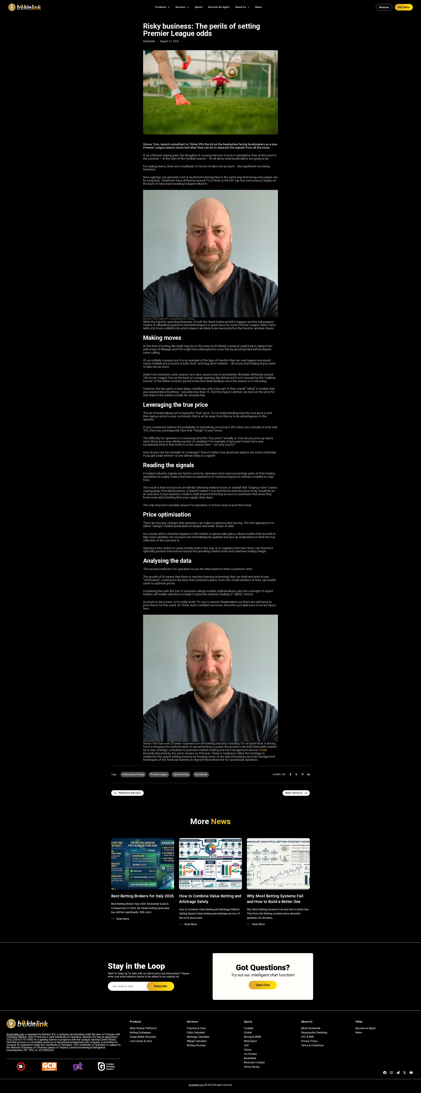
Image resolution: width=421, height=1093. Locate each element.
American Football (254, 1062)
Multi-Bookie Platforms (143, 1028)
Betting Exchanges (140, 1032)
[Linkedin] (308, 774)
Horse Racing (251, 1067)
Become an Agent (365, 1028)
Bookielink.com (196, 1085)
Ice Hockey (250, 1054)
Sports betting (181, 774)
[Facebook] (290, 774)
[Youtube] (411, 1072)
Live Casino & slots (141, 1041)
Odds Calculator (196, 1032)
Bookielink (149, 41)
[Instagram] (391, 1072)
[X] (296, 774)
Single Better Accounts (143, 1037)
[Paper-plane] (398, 1072)
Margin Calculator (197, 1041)
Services (180, 7)
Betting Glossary (196, 1045)
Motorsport (250, 1041)
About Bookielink (311, 1028)
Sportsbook (201, 774)
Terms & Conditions (312, 1045)
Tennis (247, 1049)
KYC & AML (307, 1037)
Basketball (250, 1058)
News (258, 7)
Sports (198, 7)
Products (160, 7)
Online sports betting (133, 774)
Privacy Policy (309, 1041)
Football (248, 1028)
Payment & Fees (196, 1028)
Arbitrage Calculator (198, 1037)
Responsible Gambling (314, 1032)
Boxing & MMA (252, 1037)
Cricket (248, 1032)
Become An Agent (218, 7)
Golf (246, 1045)
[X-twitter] (404, 1072)
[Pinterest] (302, 774)
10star (263, 750)
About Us (240, 7)
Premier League (158, 774)
